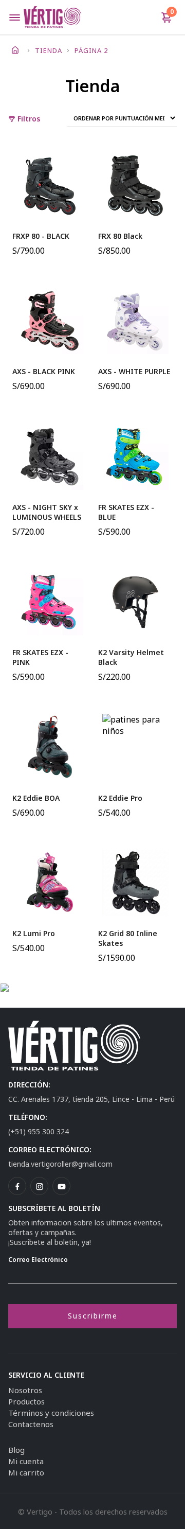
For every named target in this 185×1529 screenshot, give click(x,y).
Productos (26, 1401)
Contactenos (30, 1424)
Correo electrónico (38, 1259)
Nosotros (25, 1390)
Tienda (48, 50)
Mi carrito (26, 1472)
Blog (16, 1450)
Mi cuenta (26, 1461)
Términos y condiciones (51, 1413)
